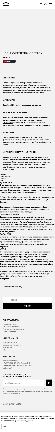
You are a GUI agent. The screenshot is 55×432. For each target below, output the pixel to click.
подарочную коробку (28, 142)
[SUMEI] (7, 4)
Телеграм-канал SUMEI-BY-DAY (17, 365)
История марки (10, 342)
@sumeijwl (25, 363)
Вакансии (7, 347)
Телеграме (8, 122)
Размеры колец (10, 324)
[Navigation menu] (50, 4)
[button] (41, 4)
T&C (4, 350)
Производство (9, 331)
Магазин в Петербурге (13, 345)
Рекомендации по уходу (14, 329)
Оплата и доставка (12, 326)
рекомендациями (11, 120)
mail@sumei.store (10, 360)
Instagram (7, 368)
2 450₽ (8, 61)
